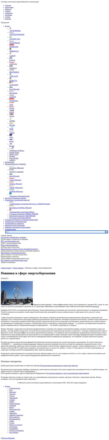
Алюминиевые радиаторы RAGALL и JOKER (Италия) (29, 204)
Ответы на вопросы (16, 430)
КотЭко (12, 125)
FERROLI (13, 68)
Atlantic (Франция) (16, 188)
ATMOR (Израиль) (16, 191)
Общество (13, 413)
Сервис (7, 11)
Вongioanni (13, 93)
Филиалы (8, 15)
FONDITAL (13, 101)
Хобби (11, 402)
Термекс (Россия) (15, 184)
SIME (11, 129)
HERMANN (13, 47)
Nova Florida (13, 158)
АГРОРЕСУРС (14, 39)
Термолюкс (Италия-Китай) (19, 196)
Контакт (8, 19)
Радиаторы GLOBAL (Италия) (20, 208)
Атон (11, 104)
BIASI (11, 112)
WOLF (11, 116)
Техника (12, 394)
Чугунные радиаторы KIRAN (20, 218)
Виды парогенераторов (9, 245)
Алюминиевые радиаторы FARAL (21, 212)
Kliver (11, 141)
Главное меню (6, 268)
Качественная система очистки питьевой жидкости (19, 249)
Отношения (13, 429)
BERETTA (13, 81)
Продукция (9, 7)
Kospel (11, 146)
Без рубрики (13, 432)
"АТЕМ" (12, 56)
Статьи (7, 17)
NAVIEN (12, 97)
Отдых (11, 423)
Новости (8, 9)
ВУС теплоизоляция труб (10, 241)
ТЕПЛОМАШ (14, 43)
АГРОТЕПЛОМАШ (16, 34)
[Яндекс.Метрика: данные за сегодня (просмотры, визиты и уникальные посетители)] (8, 438)
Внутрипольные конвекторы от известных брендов (59, 366)
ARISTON (13, 64)
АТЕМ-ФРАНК (15, 31)
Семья (11, 421)
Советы (12, 400)
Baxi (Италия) (14, 89)
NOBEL (12, 121)
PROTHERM (14, 72)
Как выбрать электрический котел (13, 253)
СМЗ (11, 137)
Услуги (11, 396)
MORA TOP (13, 154)
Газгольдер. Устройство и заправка (13, 237)
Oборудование (18, 268)
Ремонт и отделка (15, 425)
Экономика (13, 398)
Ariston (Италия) (15, 180)
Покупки (12, 392)
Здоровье (12, 405)
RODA (11, 108)
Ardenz (11, 133)
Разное (7, 386)
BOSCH (12, 60)
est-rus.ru (96, 306)
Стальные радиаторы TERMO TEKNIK (23, 214)
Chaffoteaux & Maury (16, 151)
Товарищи (9, 13)
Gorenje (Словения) (16, 172)
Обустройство (14, 417)
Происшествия (14, 409)
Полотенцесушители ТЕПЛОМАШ (22, 216)
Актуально (13, 427)
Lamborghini (13, 85)
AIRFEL (12, 160)
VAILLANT (13, 76)
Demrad (12, 156)
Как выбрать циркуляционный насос (14, 260)
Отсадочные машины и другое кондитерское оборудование (67, 373)
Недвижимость (14, 419)
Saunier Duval (14, 152)
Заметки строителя (16, 415)
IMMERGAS (14, 51)
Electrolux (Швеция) (16, 168)
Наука (11, 407)
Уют (10, 390)
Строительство (14, 388)
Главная (8, 5)
